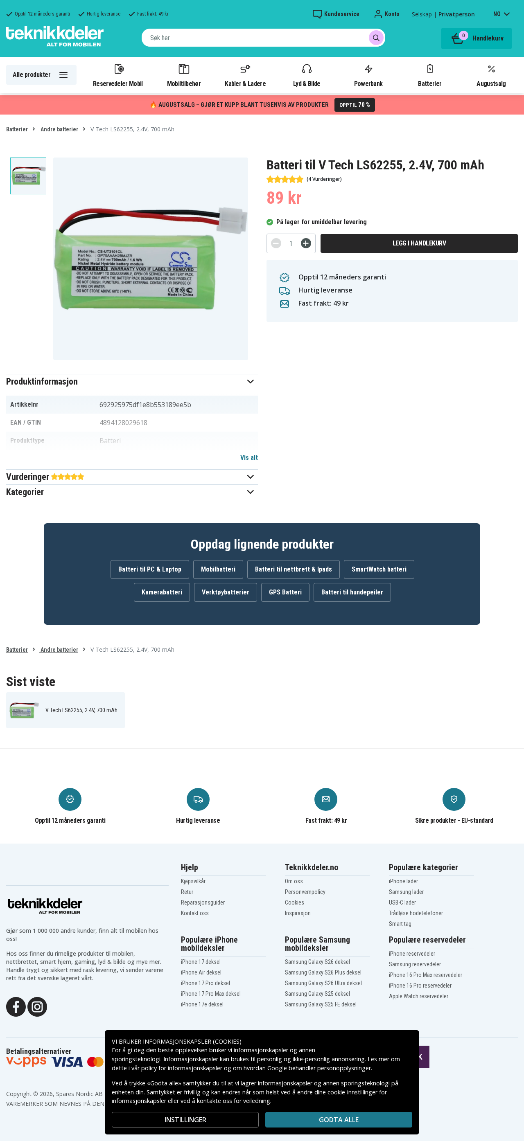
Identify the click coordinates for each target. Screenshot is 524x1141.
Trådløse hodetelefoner (416, 913)
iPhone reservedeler (412, 953)
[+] (306, 243)
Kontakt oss (195, 913)
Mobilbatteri (218, 569)
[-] (276, 243)
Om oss (294, 881)
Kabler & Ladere (245, 83)
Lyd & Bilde (306, 83)
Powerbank (368, 83)
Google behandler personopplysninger (319, 1068)
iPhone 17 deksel (201, 962)
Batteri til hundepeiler (352, 592)
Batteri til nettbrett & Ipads (293, 569)
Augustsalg (491, 83)
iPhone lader (403, 881)
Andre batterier (58, 129)
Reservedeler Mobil (118, 83)
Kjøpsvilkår (193, 881)
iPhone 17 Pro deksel (205, 983)
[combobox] (263, 38)
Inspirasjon (298, 913)
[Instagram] (37, 1005)
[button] (132, 381)
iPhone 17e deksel (202, 1004)
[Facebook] (16, 1005)
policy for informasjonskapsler (181, 1068)
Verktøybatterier (225, 592)
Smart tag (400, 923)
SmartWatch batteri (379, 569)
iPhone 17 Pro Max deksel (211, 993)
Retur (187, 892)
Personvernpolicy (305, 892)
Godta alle (339, 1119)
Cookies (294, 902)
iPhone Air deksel (201, 972)
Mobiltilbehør (184, 83)
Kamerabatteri (162, 592)
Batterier (429, 83)
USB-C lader (402, 902)
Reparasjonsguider (203, 902)
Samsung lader (406, 892)
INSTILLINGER (185, 1119)
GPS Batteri (285, 592)
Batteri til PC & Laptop (149, 569)
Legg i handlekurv (419, 243)
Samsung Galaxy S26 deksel (317, 962)
